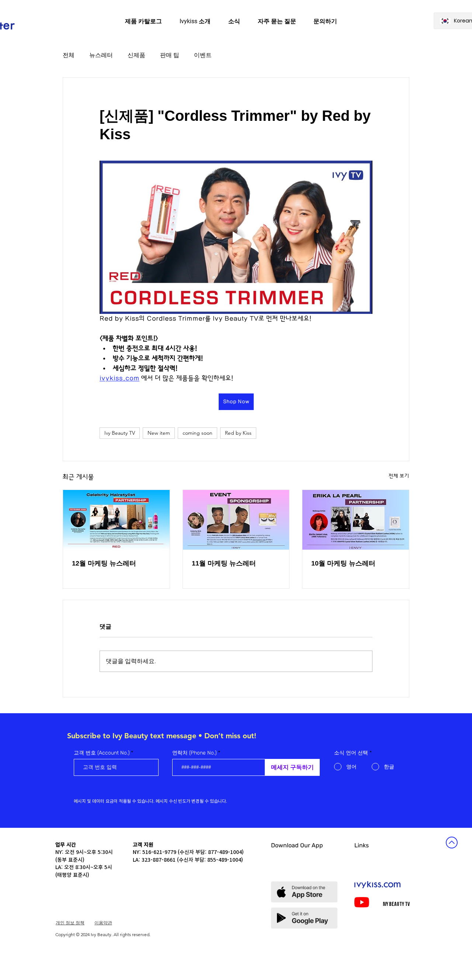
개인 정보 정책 (70, 922)
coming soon (197, 433)
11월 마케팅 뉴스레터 (224, 563)
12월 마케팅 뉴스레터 (104, 563)
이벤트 (203, 55)
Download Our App (297, 845)
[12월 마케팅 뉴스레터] (116, 520)
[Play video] (236, 237)
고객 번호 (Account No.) (101, 753)
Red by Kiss (238, 433)
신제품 (136, 55)
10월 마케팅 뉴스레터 (343, 563)
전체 (68, 55)
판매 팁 (169, 55)
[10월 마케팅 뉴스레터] (355, 520)
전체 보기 (399, 476)
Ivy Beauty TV (119, 433)
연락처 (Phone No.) (194, 753)
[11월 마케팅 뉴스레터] (236, 520)
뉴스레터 (101, 55)
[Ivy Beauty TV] (361, 902)
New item (159, 433)
